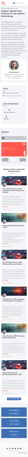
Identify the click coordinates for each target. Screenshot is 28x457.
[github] (10, 448)
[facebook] (20, 448)
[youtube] (15, 448)
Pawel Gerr (10, 209)
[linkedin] (18, 448)
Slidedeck (6, 119)
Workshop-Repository (9, 112)
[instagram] (12, 448)
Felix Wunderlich (14, 72)
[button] (13, 3)
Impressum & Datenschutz (22, 452)
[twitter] (7, 448)
